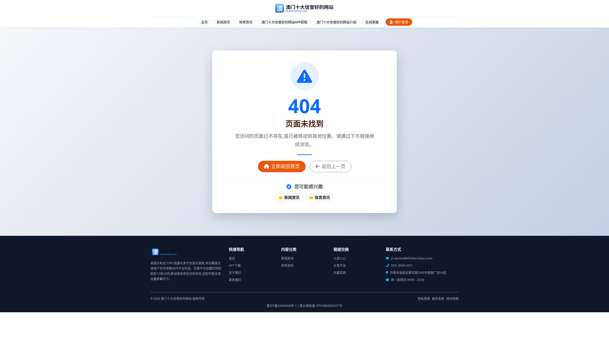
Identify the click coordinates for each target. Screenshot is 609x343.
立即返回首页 (285, 166)
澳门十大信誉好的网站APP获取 (284, 22)
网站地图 (452, 299)
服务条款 (438, 299)
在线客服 (372, 22)
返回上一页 (333, 166)
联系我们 (235, 280)
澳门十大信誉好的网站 (176, 299)
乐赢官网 (340, 273)
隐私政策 (424, 299)
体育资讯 (245, 22)
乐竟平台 (340, 265)
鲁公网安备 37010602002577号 (321, 306)
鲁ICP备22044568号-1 (282, 306)
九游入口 (340, 258)
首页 (232, 258)
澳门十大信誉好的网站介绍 (336, 22)
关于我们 (235, 273)
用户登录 (401, 22)
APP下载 (235, 265)
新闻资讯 (223, 22)
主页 (204, 22)
